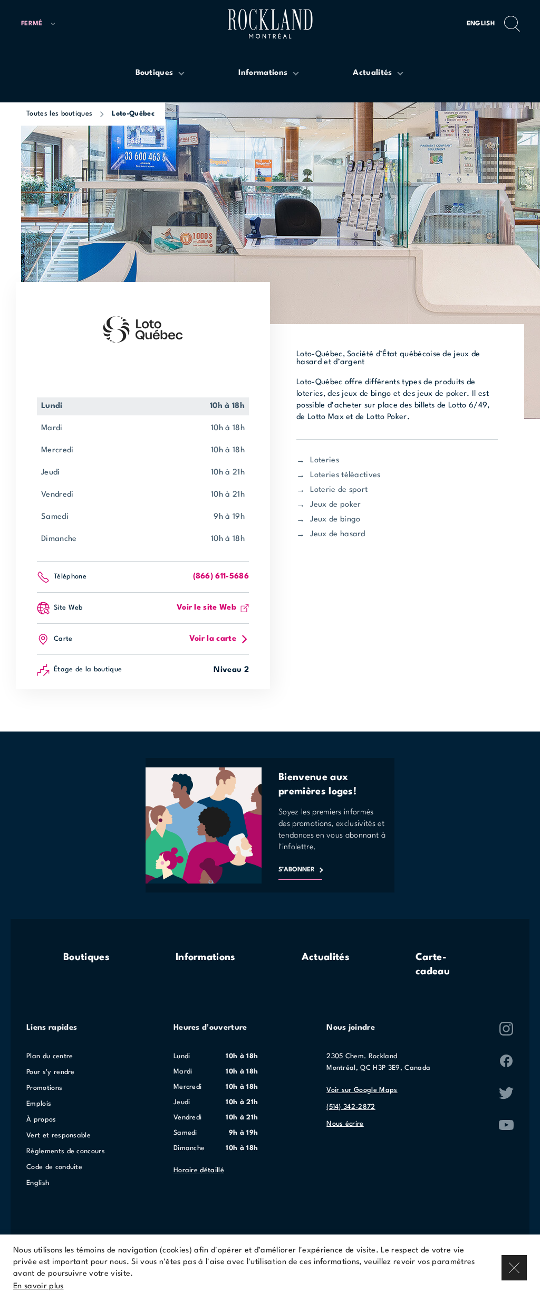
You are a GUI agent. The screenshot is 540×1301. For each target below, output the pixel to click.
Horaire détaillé (198, 1170)
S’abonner (296, 870)
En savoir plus (38, 1286)
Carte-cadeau (433, 964)
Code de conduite (54, 1167)
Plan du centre (49, 1056)
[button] (42, 24)
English (481, 24)
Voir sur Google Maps (361, 1090)
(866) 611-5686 (221, 577)
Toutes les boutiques (59, 113)
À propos (41, 1119)
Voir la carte (212, 639)
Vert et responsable (58, 1135)
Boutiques (86, 957)
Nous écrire (345, 1123)
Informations (206, 957)
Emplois (38, 1103)
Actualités (326, 957)
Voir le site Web (206, 608)
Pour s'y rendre (50, 1072)
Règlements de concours (65, 1151)
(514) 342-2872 (350, 1107)
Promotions (44, 1088)
